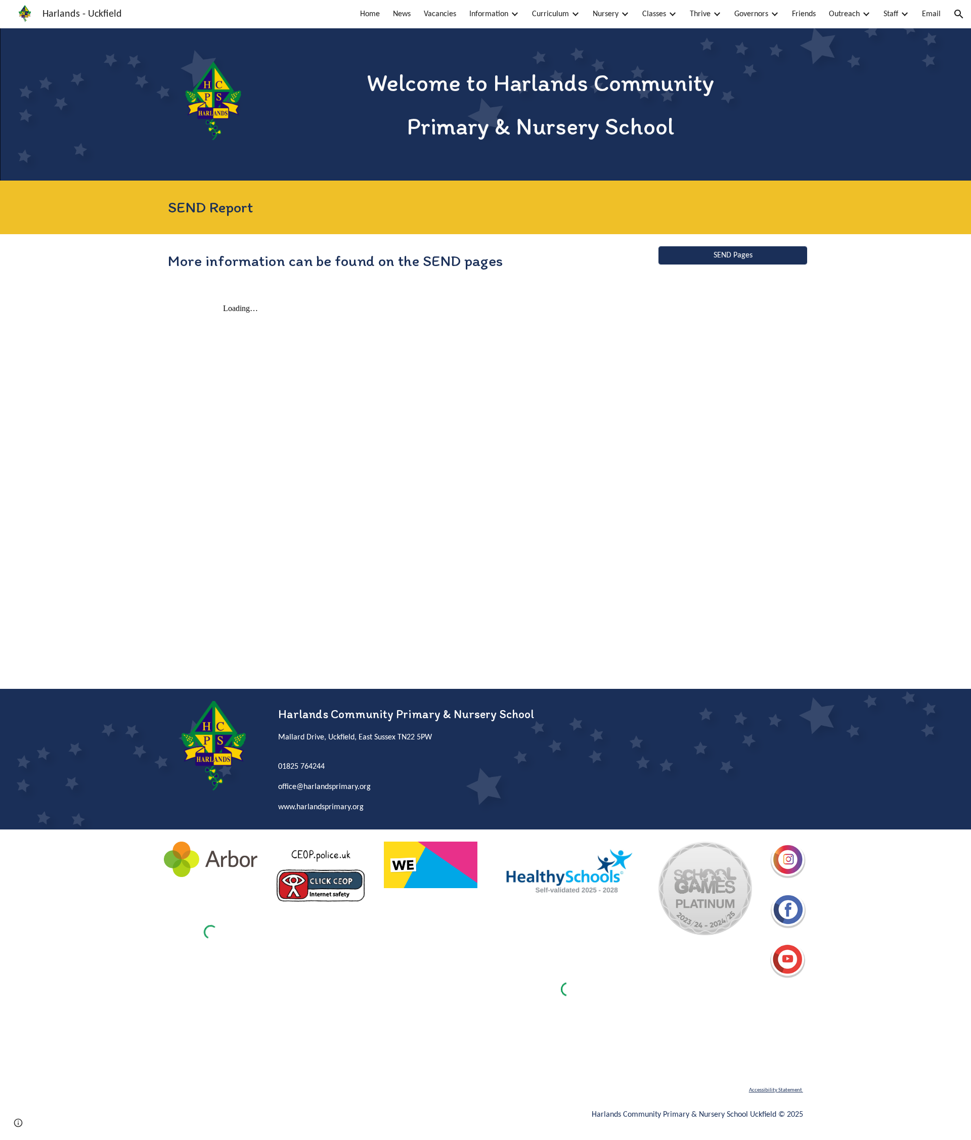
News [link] (402, 14)
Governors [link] (751, 14)
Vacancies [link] (440, 14)
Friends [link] (804, 14)
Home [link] (370, 14)
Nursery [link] (606, 14)
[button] (959, 14)
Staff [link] (891, 14)
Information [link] (488, 14)
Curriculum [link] (550, 14)
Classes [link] (654, 14)
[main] (540, 104)
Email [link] (931, 14)
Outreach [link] (844, 14)
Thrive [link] (700, 14)
